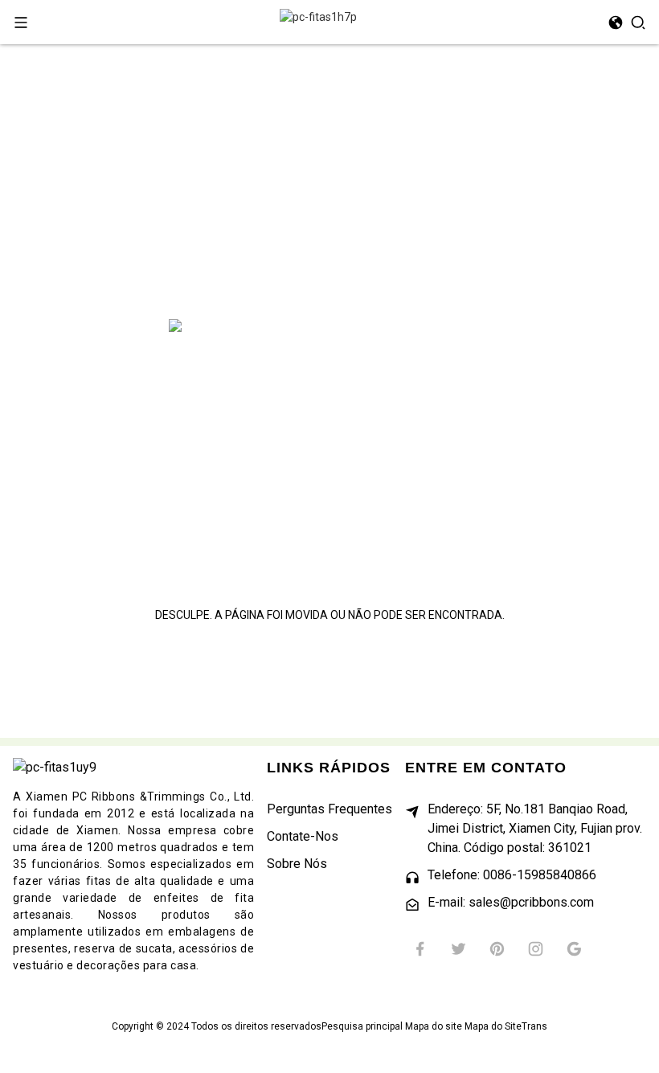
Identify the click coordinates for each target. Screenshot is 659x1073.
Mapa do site (433, 1026)
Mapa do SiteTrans (506, 1026)
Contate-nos (302, 836)
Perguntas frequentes (329, 809)
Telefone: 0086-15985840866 (512, 875)
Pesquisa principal (362, 1026)
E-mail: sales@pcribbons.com (511, 902)
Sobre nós (297, 863)
